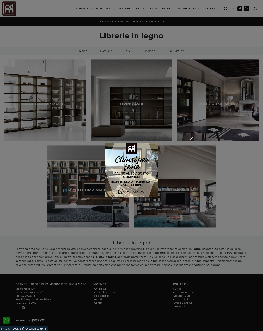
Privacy (5, 328)
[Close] (191, 139)
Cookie (17, 328)
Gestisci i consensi (36, 328)
